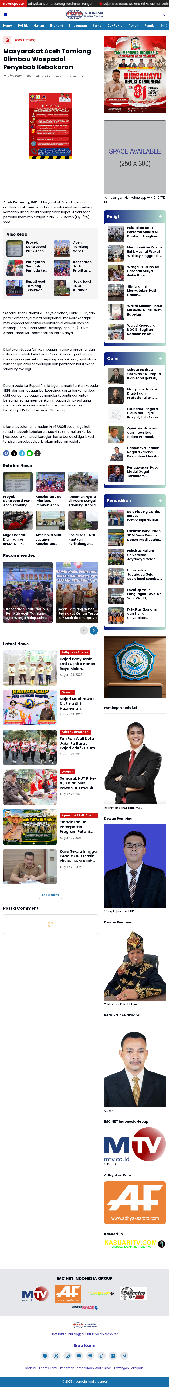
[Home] (7, 40)
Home (7, 25)
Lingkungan (78, 25)
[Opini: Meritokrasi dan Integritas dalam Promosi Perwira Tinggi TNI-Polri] (116, 434)
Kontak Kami (48, 1368)
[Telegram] (22, 453)
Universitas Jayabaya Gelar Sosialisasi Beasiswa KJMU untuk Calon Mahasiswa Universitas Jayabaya (144, 574)
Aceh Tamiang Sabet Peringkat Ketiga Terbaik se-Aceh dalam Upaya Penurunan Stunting (83, 246)
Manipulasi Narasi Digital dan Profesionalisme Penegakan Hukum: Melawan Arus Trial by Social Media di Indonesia (143, 393)
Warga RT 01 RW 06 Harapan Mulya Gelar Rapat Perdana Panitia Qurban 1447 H (143, 271)
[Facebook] (6, 453)
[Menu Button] (5, 14)
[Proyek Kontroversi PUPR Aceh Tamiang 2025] (14, 248)
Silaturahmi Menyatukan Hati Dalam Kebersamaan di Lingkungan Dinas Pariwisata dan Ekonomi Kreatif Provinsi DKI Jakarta (144, 290)
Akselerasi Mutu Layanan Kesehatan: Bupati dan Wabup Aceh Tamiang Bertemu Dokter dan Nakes (49, 539)
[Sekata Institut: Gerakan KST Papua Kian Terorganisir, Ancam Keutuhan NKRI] (116, 376)
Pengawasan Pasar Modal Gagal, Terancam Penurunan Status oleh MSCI (143, 471)
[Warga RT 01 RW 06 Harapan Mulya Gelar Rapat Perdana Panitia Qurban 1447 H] (116, 273)
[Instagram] (67, 1356)
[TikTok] (101, 1356)
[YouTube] (79, 1356)
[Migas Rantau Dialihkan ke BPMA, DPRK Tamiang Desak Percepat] (18, 520)
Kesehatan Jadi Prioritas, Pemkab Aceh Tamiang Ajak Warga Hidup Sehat (83, 266)
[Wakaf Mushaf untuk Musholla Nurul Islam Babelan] (116, 312)
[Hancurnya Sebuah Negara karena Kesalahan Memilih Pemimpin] (116, 454)
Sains (97, 25)
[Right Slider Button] (165, 25)
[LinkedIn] (113, 1356)
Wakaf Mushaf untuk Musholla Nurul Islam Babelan (144, 310)
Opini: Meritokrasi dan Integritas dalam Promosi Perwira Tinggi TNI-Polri (143, 432)
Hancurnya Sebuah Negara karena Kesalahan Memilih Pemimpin (143, 452)
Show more (50, 895)
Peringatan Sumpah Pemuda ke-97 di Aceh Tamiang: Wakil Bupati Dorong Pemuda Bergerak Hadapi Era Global (36, 266)
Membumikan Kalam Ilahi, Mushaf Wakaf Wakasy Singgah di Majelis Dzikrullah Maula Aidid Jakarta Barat (144, 251)
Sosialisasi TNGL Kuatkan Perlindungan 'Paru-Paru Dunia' (83, 286)
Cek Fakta (115, 25)
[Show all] (160, 216)
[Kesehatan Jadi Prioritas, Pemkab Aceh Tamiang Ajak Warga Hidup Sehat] (62, 268)
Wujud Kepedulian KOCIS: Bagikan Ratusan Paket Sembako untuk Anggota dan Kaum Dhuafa (143, 330)
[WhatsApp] (30, 453)
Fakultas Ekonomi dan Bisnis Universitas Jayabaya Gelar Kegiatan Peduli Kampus (142, 613)
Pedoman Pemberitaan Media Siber (85, 1368)
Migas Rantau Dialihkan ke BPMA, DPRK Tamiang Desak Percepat (16, 539)
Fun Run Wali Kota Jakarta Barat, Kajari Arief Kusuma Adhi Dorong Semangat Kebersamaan (79, 743)
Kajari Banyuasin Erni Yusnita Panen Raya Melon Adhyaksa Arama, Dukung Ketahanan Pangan (78, 664)
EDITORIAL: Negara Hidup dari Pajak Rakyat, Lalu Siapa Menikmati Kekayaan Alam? (142, 413)
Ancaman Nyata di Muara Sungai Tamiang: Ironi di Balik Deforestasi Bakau (82, 501)
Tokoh (133, 25)
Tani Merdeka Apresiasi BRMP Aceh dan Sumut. (77, 815)
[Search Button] (163, 14)
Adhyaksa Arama (75, 652)
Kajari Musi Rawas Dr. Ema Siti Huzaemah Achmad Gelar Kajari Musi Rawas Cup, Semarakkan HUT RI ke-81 (77, 703)
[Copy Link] (37, 453)
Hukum (39, 25)
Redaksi (30, 1368)
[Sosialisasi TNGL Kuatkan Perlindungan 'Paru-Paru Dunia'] (62, 288)
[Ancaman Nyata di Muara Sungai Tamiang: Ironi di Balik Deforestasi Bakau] (83, 482)
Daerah (67, 692)
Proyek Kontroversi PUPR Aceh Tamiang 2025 (36, 246)
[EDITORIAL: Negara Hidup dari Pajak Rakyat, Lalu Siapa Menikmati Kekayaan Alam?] (116, 415)
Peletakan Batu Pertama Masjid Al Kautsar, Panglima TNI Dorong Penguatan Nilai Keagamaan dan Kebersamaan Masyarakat (142, 232)
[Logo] (84, 1325)
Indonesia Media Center (90, 1382)
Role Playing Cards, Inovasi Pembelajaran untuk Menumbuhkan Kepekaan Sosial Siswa (144, 516)
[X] (14, 453)
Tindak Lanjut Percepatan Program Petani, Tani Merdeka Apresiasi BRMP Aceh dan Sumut (76, 827)
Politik (23, 25)
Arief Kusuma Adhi (75, 732)
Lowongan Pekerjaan (129, 1368)
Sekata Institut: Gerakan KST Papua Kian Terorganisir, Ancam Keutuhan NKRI (144, 374)
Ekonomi (56, 25)
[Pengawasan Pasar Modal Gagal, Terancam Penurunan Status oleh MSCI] (116, 473)
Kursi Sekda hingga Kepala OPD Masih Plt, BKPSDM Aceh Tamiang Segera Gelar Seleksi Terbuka (78, 856)
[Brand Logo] (35, 1293)
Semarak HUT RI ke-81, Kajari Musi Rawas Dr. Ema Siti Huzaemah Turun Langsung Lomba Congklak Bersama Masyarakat (78, 783)
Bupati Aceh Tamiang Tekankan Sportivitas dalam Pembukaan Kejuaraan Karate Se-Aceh (36, 286)
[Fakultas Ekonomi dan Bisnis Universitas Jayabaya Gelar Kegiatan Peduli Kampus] (116, 615)
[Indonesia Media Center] (84, 14)
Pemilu (149, 25)
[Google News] (90, 1356)
